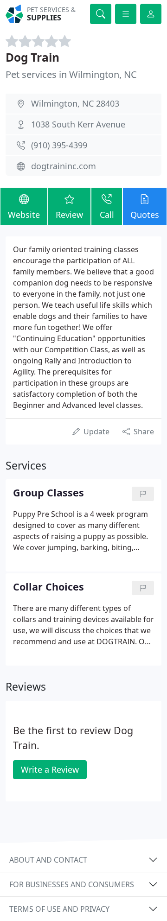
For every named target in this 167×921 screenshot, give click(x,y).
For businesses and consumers (71, 884)
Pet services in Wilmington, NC (71, 74)
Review (69, 214)
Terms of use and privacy (59, 909)
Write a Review (50, 769)
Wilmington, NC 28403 (75, 103)
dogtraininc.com (63, 165)
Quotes (144, 214)
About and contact (48, 860)
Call (107, 214)
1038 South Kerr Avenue (78, 124)
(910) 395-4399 (59, 145)
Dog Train (32, 57)
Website (24, 214)
